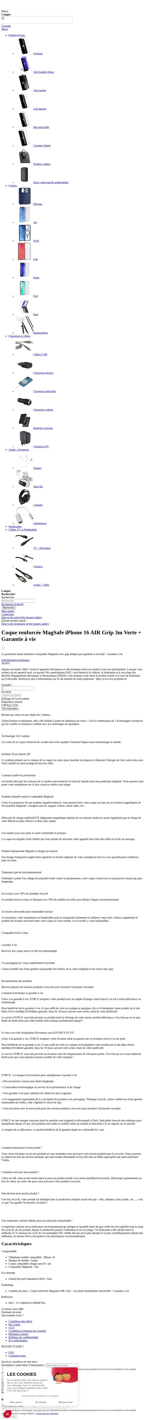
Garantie (6, 25)
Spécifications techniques (15, 660)
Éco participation (17, 1340)
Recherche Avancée (12, 604)
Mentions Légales (18, 1334)
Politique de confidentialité (23, 1337)
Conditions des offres (20, 1321)
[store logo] (37, 22)
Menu (4, 29)
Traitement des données (47, 1413)
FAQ (11, 1352)
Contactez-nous (17, 1355)
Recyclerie (14, 1324)
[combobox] (17, 601)
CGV (11, 1327)
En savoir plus (10, 708)
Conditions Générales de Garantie (27, 1330)
